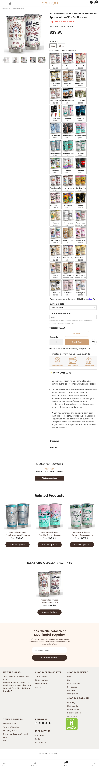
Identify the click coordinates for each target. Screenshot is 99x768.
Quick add (76, 342)
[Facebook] (36, 723)
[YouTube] (46, 723)
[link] (65, 764)
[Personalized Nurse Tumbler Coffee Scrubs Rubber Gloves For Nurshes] (49, 516)
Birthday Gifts (17, 8)
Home (5, 8)
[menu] (3, 3)
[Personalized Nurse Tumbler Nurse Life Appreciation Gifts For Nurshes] (49, 584)
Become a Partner (49, 657)
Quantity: (54, 337)
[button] (4, 60)
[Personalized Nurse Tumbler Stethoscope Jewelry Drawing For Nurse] (81, 516)
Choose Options (17, 544)
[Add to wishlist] (94, 342)
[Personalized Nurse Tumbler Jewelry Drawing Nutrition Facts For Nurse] (17, 516)
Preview (76, 333)
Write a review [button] (49, 478)
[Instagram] (40, 723)
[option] (24, 33)
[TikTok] (43, 723)
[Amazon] (50, 723)
